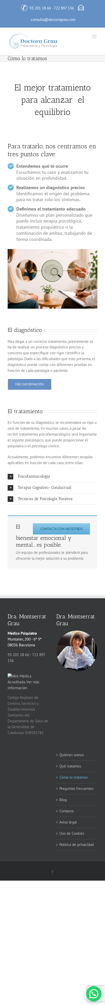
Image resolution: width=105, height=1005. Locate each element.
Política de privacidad (76, 844)
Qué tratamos (70, 766)
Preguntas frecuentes (76, 788)
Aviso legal (68, 822)
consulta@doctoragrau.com (53, 19)
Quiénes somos (71, 754)
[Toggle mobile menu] (94, 36)
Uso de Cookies (71, 833)
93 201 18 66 (40, 8)
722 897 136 (64, 8)
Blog (63, 799)
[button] (52, 476)
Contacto (66, 810)
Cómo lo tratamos (73, 777)
